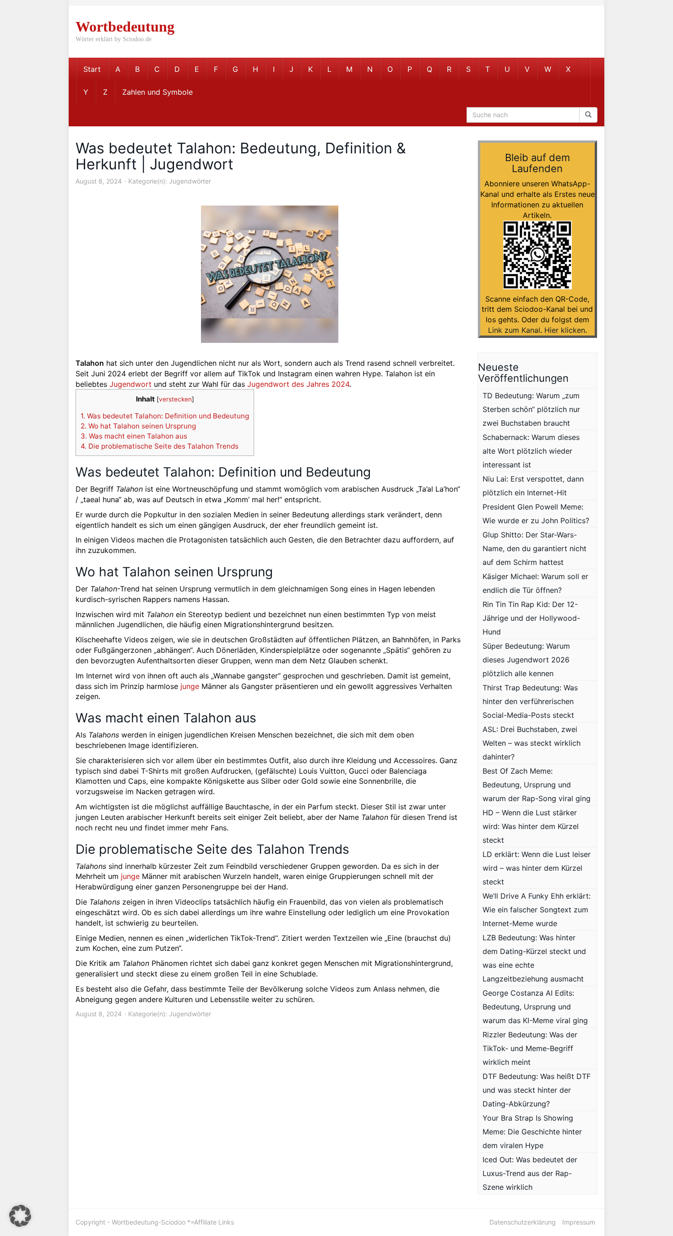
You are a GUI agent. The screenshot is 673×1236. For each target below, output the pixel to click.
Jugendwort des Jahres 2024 (298, 384)
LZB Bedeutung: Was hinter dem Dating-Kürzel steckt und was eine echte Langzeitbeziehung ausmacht (534, 958)
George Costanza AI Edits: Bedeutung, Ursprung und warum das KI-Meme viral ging (535, 1006)
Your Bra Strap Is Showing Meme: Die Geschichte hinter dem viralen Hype (532, 1131)
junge (189, 686)
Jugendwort (130, 384)
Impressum (578, 1222)
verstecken (175, 399)
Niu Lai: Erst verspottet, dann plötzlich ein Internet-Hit (533, 485)
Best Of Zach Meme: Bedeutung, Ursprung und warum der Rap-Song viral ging (537, 784)
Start (92, 69)
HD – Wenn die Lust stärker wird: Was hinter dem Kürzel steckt (531, 826)
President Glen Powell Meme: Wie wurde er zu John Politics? (536, 513)
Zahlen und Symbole (157, 92)
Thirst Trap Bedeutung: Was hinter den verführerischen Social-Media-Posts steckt (530, 701)
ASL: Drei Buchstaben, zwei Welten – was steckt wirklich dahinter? (532, 743)
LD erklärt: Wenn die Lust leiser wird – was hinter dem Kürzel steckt (537, 868)
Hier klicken (564, 330)
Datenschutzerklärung (522, 1222)
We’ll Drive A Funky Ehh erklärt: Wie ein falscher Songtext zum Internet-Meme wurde (537, 909)
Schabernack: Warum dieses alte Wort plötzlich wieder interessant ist (531, 451)
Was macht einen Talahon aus (134, 436)
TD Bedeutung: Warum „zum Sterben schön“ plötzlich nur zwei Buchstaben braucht (531, 409)
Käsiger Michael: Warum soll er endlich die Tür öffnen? (535, 583)
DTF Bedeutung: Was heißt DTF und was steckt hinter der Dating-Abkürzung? (537, 1090)
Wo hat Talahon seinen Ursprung (138, 426)
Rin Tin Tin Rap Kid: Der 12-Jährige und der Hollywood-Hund (531, 618)
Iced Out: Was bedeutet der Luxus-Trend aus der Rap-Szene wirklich (530, 1173)
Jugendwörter (190, 181)
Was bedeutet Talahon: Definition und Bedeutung (165, 416)
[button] (20, 1216)
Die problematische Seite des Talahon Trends (160, 446)
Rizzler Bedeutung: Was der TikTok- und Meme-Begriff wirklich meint (530, 1048)
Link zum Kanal (514, 330)
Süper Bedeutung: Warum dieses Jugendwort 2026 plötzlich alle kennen (526, 659)
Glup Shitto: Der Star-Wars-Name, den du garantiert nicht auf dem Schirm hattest (534, 548)
